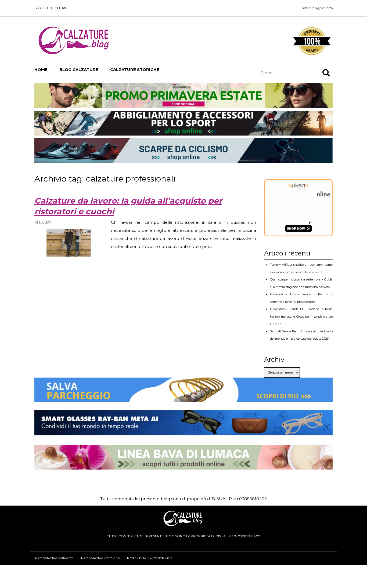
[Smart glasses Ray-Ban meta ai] (183, 431)
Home (41, 69)
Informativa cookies (100, 558)
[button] (326, 72)
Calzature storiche (134, 69)
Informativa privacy (53, 558)
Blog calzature (78, 69)
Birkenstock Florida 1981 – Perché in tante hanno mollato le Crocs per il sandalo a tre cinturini (301, 316)
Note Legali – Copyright (149, 558)
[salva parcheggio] (183, 398)
